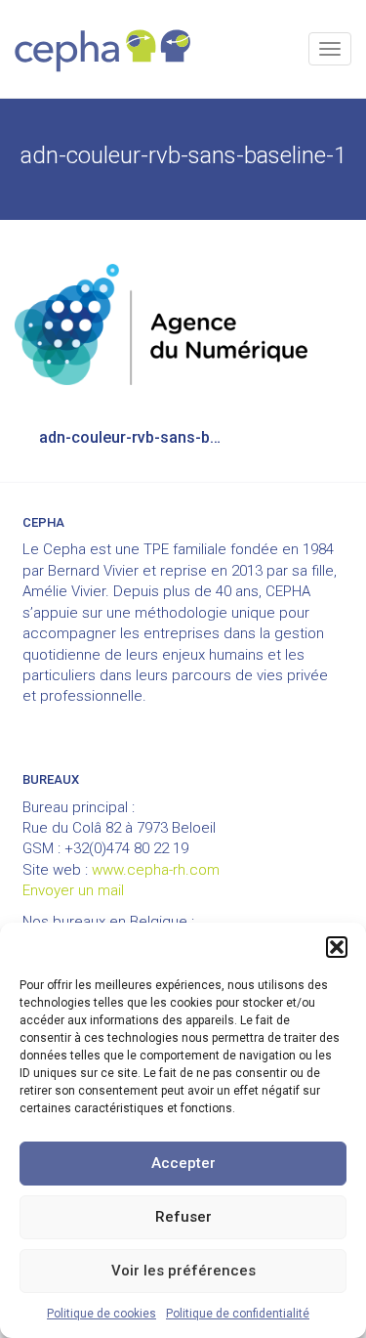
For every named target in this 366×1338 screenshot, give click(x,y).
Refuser (183, 1217)
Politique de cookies (101, 1313)
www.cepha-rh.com (156, 870)
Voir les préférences (183, 1270)
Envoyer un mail (73, 890)
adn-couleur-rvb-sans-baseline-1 (144, 437)
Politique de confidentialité (237, 1313)
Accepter (183, 1163)
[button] (336, 947)
